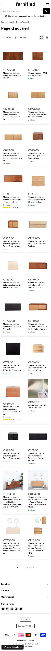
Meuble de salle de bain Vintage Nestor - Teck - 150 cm (37, 285)
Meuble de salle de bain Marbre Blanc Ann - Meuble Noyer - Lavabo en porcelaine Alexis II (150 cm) (12, 502)
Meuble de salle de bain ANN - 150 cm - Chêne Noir (12, 326)
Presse (31, 641)
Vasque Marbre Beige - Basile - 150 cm (38, 406)
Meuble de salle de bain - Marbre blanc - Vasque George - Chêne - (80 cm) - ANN (37, 548)
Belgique (24, 626)
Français (24, 620)
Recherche (21, 641)
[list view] (47, 37)
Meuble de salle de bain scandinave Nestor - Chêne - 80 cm (12, 116)
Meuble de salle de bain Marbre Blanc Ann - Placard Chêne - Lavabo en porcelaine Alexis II (37, 502)
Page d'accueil (7, 22)
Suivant (29, 567)
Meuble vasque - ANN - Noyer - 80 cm (37, 74)
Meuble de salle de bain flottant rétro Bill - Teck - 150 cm (12, 199)
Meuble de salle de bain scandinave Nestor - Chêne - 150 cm (12, 157)
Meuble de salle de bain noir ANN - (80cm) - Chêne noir (12, 367)
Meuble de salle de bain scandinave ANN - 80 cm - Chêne (37, 199)
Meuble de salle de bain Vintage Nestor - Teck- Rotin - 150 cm (37, 326)
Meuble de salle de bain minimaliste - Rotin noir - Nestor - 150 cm (37, 457)
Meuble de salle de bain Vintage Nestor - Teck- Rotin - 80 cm (12, 243)
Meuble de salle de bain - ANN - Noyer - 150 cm (12, 75)
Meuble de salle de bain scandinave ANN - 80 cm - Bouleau (13, 285)
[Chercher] (46, 11)
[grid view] (41, 37)
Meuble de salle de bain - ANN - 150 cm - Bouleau (37, 243)
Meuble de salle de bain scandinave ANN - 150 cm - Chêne (37, 114)
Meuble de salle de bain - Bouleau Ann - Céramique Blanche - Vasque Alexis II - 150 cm (12, 548)
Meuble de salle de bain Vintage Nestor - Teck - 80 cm (37, 155)
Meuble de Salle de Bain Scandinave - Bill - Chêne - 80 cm (38, 367)
